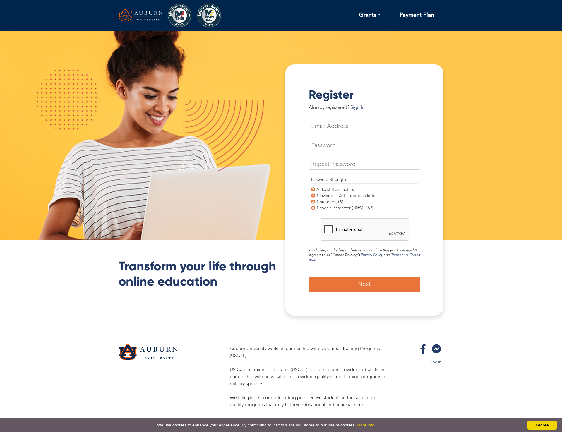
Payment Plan (417, 15)
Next (364, 284)
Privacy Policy (372, 255)
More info (365, 425)
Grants (367, 15)
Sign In (357, 107)
